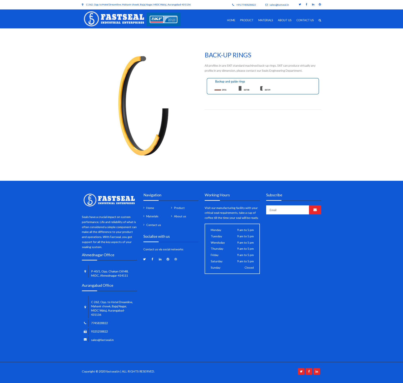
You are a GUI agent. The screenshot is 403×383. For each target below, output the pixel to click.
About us (285, 20)
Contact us (305, 20)
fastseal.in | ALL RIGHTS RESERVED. (130, 371)
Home (231, 20)
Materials (265, 20)
